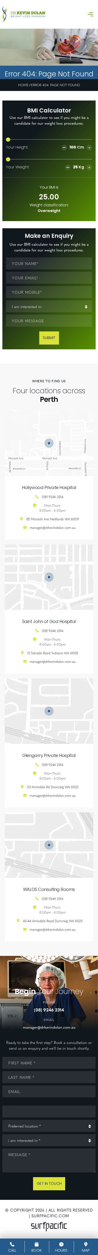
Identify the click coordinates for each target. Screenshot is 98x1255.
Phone (9, 1103)
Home (23, 84)
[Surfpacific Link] (49, 1226)
